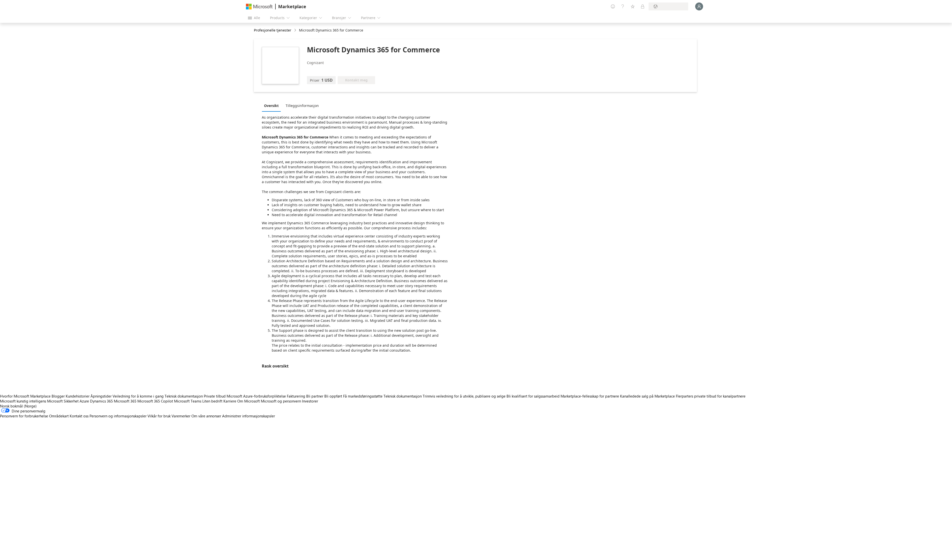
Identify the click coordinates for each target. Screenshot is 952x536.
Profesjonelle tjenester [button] (272, 30)
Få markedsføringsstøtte (363, 396)
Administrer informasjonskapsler (248, 415)
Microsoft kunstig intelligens (23, 401)
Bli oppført (333, 396)
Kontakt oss (79, 415)
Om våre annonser (206, 415)
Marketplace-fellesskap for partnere (590, 396)
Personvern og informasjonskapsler (118, 415)
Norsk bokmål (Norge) (18, 405)
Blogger (58, 396)
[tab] (272, 105)
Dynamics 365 (101, 401)
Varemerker (181, 415)
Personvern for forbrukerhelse (24, 415)
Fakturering (296, 396)
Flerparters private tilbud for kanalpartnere (710, 396)
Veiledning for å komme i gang (138, 396)
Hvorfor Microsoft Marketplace (25, 396)
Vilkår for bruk (159, 415)
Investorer (310, 401)
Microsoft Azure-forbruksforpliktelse (257, 396)
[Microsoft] (259, 6)
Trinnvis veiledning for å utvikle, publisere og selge (464, 396)
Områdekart (59, 415)
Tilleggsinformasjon (302, 105)
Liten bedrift (212, 401)
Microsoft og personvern (281, 401)
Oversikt (271, 105)
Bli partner (314, 396)
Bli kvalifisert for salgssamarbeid (533, 396)
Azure (84, 401)
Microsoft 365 (125, 401)
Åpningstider (101, 396)
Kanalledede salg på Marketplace (647, 396)
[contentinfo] (296, 30)
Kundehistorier (77, 396)
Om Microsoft (248, 401)
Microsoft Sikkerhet (63, 401)
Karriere (229, 401)
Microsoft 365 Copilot (155, 401)
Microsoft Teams (187, 401)
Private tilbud (215, 396)
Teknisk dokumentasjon (184, 396)
